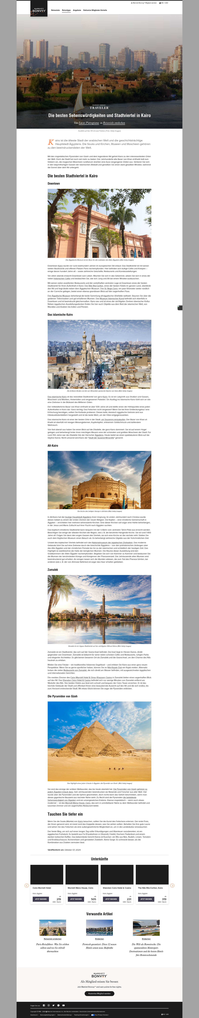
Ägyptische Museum (61, 296)
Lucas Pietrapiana (89, 122)
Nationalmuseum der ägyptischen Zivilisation (112, 542)
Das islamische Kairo (57, 397)
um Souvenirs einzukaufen (113, 419)
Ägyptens (99, 435)
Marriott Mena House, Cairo (77, 803)
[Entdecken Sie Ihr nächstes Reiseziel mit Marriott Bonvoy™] (38, 9)
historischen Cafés (62, 278)
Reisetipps (66, 10)
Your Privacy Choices (101, 1015)
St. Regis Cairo (111, 288)
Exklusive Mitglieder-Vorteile (95, 10)
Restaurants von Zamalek (75, 670)
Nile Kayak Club (114, 667)
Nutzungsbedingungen (47, 1015)
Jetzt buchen (41, 899)
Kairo (60, 266)
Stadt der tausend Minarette (101, 438)
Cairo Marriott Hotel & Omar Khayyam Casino (91, 677)
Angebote (77, 10)
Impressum (34, 1015)
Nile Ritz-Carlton (96, 286)
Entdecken (99, 939)
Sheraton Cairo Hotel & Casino (77, 680)
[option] (99, 71)
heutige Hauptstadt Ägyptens (78, 517)
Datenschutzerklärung (64, 1015)
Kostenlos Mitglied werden (99, 993)
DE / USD (164, 3)
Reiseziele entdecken (114, 122)
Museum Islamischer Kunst (112, 298)
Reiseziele (55, 10)
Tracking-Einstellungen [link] (81, 1015)
